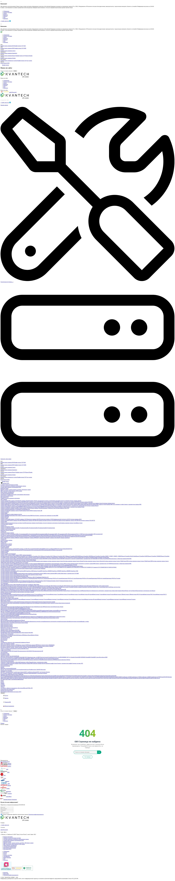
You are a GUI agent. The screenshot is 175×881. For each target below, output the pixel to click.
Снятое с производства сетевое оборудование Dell (49, 588)
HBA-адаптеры (9, 610)
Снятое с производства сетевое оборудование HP (54, 589)
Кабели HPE (21, 635)
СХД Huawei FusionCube (77, 557)
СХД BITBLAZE (47, 567)
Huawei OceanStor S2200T (142, 556)
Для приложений (5, 550)
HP (21, 609)
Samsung (55, 611)
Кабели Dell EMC (14, 635)
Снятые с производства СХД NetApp (48, 564)
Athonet (15, 675)
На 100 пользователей (61, 534)
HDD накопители (12, 611)
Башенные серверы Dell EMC (19, 502)
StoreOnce (103, 675)
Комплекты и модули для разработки (9, 627)
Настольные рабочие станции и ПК (9, 645)
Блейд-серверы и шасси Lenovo (15, 503)
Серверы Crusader (5, 511)
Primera (70, 675)
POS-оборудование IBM (15, 631)
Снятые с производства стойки (40, 662)
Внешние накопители (6, 616)
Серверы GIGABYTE (6, 520)
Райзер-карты (36, 610)
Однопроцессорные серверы (7, 532)
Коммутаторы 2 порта (55, 594)
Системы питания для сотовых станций (24, 592)
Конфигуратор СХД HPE (20, 48)
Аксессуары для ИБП (35, 657)
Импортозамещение (9, 706)
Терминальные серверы (6, 545)
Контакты (5, 18)
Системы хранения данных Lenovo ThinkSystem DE (116, 561)
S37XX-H (13, 678)
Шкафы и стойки (85, 621)
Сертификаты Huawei (25, 642)
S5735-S (87, 678)
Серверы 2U (3, 531)
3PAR (4, 675)
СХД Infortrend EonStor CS (13, 580)
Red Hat (77, 675)
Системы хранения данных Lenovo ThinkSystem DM (140, 561)
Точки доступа (4, 604)
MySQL (57, 548)
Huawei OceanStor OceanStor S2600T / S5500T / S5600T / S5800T (106, 556)
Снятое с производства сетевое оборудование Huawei (112, 590)
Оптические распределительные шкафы (45, 601)
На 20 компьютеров (32, 527)
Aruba (12, 675)
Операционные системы (6, 636)
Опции (2, 641)
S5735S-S (112, 678)
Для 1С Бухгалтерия (87, 534)
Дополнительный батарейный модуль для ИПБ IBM (52, 657)
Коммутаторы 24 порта (65, 594)
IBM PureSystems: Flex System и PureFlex (16, 515)
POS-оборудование (5, 631)
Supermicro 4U (26, 509)
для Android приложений (14, 550)
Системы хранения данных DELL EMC (10, 558)
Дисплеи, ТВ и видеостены (7, 633)
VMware (110, 675)
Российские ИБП (103, 657)
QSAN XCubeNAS (19, 582)
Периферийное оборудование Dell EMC (23, 632)
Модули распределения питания (8, 658)
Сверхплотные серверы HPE (73, 504)
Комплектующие (4, 488)
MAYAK (43, 535)
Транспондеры (4, 619)
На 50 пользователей (51, 534)
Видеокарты (30, 610)
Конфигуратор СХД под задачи (24, 60)
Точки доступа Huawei (130, 590)
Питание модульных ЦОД (7, 690)
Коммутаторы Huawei (9, 590)
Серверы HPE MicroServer (86, 504)
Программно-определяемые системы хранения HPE (28, 563)
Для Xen (76, 536)
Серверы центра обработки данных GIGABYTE (69, 520)
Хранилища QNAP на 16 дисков (39, 578)
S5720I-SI (45, 678)
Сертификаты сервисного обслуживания (10, 642)
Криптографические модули (29, 603)
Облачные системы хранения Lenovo (25, 561)
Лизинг (5, 13)
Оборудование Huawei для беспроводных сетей (71, 590)
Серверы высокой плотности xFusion (60, 500)
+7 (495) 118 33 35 (5, 21)
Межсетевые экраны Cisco (54, 587)
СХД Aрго (34, 567)
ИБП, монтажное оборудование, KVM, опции (11, 490)
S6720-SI (141, 678)
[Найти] (99, 752)
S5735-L (69, 678)
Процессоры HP (40, 606)
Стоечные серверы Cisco (35, 508)
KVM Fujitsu (13, 651)
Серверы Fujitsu (4, 506)
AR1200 (18, 677)
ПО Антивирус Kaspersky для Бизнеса (9, 673)
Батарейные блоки (5, 653)
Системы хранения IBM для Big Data (54, 573)
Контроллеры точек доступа (7, 596)
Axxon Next (28, 669)
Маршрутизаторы (5, 599)
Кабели (2, 635)
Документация (4, 638)
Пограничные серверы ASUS (46, 519)
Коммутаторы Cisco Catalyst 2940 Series (28, 587)
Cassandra (32, 548)
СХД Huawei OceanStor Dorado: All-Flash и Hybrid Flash (96, 557)
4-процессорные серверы (6, 540)
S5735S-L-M (107, 678)
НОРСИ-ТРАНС (89, 535)
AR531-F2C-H (86, 677)
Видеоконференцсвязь (6, 593)
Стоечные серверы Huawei (92, 505)
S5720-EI (28, 678)
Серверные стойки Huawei (26, 662)
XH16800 (17, 679)
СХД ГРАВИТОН (102, 567)
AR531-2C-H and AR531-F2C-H (75, 677)
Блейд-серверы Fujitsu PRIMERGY (16, 506)
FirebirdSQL (37, 548)
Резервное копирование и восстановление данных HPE (53, 563)
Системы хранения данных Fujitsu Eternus (26, 559)
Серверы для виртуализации (7, 536)
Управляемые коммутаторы (36, 595)
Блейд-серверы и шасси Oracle (15, 510)
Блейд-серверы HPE (31, 537)
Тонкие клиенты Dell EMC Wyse (21, 648)
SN (96, 675)
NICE (63, 675)
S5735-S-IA (96, 678)
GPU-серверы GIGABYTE (17, 520)
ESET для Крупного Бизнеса (17, 672)
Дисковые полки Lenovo (77, 566)
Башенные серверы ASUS (33, 519)
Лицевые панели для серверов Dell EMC (10, 630)
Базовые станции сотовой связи (8, 592)
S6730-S (149, 678)
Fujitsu (16, 608)
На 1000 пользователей (97, 534)
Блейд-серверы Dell (12, 537)
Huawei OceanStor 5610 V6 (48, 556)
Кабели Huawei (27, 635)
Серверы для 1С (4, 534)
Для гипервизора (82, 536)
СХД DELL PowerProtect (103, 558)
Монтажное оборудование (7, 621)
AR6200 (109, 677)
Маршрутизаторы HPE (16, 589)
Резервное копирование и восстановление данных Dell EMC (33, 558)
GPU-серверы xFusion (13, 500)
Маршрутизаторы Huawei (38, 590)
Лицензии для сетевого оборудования (9, 598)
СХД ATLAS (29, 567)
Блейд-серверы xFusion (24, 500)
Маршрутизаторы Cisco (43, 587)
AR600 (97, 677)
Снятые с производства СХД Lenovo (19, 562)
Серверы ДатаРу (4, 518)
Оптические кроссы (5, 637)
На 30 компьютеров (41, 527)
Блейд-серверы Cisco (12, 508)
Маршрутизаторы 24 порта (66, 599)
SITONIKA (62, 535)
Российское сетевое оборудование (8, 603)
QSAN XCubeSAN (36, 582)
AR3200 (49, 677)
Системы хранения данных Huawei (9, 556)
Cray (28, 675)
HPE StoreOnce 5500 (73, 571)
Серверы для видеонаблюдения (8, 529)
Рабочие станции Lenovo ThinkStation (45, 645)
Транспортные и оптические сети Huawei (145, 590)
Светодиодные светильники (7, 661)
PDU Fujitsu (25, 658)
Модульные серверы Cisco (23, 508)
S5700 (24, 678)
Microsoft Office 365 (28, 688)
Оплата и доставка (7, 12)
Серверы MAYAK (5, 516)
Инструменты (4, 640)
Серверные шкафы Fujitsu (15, 663)
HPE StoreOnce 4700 (54, 571)
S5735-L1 (83, 678)
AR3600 (56, 677)
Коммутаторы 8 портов (109, 594)
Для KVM (31, 536)
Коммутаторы (4, 594)
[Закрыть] (1, 1)
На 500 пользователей (71, 534)
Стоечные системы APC (77, 663)
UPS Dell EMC (21, 657)
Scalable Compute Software (89, 675)
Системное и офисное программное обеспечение (12, 688)
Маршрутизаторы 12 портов (28, 599)
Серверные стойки (5, 662)
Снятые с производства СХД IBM (71, 573)
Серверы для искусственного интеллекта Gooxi (49, 523)
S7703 (5, 679)
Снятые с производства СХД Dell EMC (88, 558)
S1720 (9, 678)
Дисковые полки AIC (17, 566)
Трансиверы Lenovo (54, 617)
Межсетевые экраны (5, 600)
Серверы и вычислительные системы (9, 484)
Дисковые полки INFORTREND (63, 566)
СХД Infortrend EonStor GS (38, 580)
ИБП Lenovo (96, 657)
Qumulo (74, 675)
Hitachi (19, 608)
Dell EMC (3, 588)
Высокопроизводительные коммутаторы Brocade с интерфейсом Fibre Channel (22, 585)
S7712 (11, 679)
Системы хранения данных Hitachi (9, 572)
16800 (8, 677)
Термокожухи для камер (6, 670)
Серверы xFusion (4, 500)
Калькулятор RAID (5, 63)
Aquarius (12, 535)
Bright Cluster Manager (22, 675)
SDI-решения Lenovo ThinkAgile (15, 674)
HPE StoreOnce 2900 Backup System (32, 571)
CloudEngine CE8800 (145, 677)
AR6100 (105, 677)
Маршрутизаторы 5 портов (104, 599)
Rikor (54, 535)
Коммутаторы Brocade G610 (73, 585)
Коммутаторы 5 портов (98, 594)
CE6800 (116, 677)
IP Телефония (4, 605)
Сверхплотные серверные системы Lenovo (33, 503)
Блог (4, 17)
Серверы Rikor (4, 513)
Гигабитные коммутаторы (22, 594)
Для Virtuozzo (59, 536)
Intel (24, 609)
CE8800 (120, 677)
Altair (9, 675)
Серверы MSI (4, 521)
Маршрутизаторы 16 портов (41, 599)
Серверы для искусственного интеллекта (10, 498)
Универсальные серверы (6, 543)
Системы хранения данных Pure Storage (10, 577)
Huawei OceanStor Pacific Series (128, 556)
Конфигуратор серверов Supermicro (9, 53)
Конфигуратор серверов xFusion (8, 58)
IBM (23, 609)
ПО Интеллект (42, 669)
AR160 (28, 677)
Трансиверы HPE (36, 617)
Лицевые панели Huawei (6, 628)
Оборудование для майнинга (7, 492)
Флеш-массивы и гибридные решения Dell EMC (120, 558)
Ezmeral (48, 675)
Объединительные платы (6, 622)
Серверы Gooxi (4, 523)
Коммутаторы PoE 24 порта (150, 594)
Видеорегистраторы (5, 665)
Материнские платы (5, 609)
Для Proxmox (53, 536)
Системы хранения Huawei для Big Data (14, 557)
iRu (34, 535)
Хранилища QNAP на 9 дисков (113, 578)
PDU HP (30, 658)
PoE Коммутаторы (11, 594)
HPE (2, 589)
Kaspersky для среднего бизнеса (39, 673)
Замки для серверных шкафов (7, 643)
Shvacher (57, 535)
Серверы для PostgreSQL (13, 548)
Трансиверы (3, 617)
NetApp (30, 609)
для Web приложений (45, 550)
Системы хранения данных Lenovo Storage (73, 561)
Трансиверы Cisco (10, 617)
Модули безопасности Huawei (18, 620)
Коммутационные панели (7, 625)
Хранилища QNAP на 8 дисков (98, 578)
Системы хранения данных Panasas (9, 575)
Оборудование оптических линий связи (10, 601)
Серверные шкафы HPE (26, 663)
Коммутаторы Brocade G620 (87, 585)
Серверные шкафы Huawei (38, 663)
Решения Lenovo (4, 674)
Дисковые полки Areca (27, 566)
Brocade (2, 585)
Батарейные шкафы (5, 654)
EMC (29, 611)
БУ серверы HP (17, 555)
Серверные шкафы (5, 663)
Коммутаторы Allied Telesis (12, 584)
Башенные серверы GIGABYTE (30, 520)
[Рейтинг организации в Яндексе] (5, 92)
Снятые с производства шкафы (64, 663)
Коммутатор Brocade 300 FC (47, 585)
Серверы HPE (4, 504)
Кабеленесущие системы (21, 621)
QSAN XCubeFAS (10, 582)
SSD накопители (20, 611)
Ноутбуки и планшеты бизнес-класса (9, 646)
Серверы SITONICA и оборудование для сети (11, 514)
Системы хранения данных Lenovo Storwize (93, 561)
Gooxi (18, 609)
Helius (27, 535)
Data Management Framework (39, 675)
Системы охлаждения (6, 612)
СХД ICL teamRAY (66, 567)
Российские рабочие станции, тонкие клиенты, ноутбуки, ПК (15, 647)
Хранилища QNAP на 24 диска (69, 578)
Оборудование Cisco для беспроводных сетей (100, 587)
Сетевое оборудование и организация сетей (11, 487)
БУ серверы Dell (10, 555)
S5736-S (116, 678)
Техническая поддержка (7, 281)
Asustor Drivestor (17, 568)
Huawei (2, 590)
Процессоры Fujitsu (32, 606)
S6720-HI (133, 678)
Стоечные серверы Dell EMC (86, 502)
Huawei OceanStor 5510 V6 (35, 556)
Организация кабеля (65, 621)
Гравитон (79, 535)
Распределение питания (75, 621)
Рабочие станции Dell (22, 645)
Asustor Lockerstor (33, 568)
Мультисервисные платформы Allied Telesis (29, 584)
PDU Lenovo (35, 658)
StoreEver (99, 675)
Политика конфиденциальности (36, 814)
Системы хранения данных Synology (9, 579)
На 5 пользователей (12, 534)
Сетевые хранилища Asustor (7, 568)
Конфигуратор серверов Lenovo (8, 50)
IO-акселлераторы (17, 610)
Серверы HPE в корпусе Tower (99, 504)
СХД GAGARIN (58, 567)
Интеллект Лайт (35, 669)
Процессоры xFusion (58, 606)
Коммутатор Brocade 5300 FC (60, 585)
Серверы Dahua (4, 552)
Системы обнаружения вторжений (62, 603)
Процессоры (3, 606)
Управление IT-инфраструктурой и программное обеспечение (15, 494)
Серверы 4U (3, 542)
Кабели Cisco (7, 635)
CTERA (31, 675)
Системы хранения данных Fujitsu (8, 559)
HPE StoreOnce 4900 (64, 571)
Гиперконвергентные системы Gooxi (16, 523)
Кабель (28, 621)
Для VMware (65, 536)
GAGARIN (23, 535)
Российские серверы (5, 535)
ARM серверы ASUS (13, 519)
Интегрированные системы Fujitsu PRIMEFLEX (35, 506)
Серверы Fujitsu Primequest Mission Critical (56, 506)
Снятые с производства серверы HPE (132, 504)
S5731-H (58, 678)
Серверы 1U (3, 525)
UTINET (72, 535)
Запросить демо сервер (6, 458)
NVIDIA (67, 675)
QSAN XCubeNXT (27, 582)
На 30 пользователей (41, 534)
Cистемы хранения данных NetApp (9, 564)
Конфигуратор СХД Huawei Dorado (24, 55)
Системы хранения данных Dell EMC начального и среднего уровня (63, 558)
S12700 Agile (5, 678)
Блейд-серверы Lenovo (52, 537)
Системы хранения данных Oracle (8, 574)
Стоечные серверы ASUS (76, 519)
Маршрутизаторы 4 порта (79, 599)
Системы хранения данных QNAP (9, 578)
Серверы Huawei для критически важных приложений (36, 505)
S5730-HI (49, 678)
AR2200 (41, 677)
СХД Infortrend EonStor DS (26, 580)
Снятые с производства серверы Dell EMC (69, 502)
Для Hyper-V (26, 536)
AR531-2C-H (65, 677)
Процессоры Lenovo (49, 606)
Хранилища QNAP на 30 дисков (83, 578)
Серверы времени (5, 547)
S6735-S (153, 678)
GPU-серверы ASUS (22, 519)
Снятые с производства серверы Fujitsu (75, 506)
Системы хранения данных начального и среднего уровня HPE (80, 563)
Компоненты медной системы (37, 621)
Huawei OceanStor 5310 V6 (23, 556)
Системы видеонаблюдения (7, 493)
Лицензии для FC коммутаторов (101, 585)
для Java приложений (35, 550)
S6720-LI (137, 678)
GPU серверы (4, 499)
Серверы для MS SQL (24, 548)
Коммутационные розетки (7, 626)
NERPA (47, 535)
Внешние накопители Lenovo (58, 616)
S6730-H (146, 678)
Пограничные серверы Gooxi (31, 523)
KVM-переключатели (6, 651)
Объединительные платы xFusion (20, 622)
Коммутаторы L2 (118, 594)
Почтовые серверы (5, 546)
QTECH (51, 535)
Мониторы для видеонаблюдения (8, 668)
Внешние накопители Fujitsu (32, 616)
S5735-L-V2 (78, 678)
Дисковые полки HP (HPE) (50, 566)
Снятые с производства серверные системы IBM (46, 515)
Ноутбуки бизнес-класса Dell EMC (26, 646)
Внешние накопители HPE (45, 616)
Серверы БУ (3, 555)
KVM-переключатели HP (37, 651)
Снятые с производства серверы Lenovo (93, 503)
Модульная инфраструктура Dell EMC (50, 502)
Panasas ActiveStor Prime (22, 575)
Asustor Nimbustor (41, 568)
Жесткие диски (4, 611)
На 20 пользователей (32, 534)
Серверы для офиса (5, 527)
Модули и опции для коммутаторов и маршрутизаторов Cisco (75, 587)
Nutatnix (2, 683)
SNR (69, 535)
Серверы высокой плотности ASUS (61, 519)
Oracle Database (63, 548)
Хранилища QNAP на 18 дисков (54, 578)
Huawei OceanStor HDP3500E (73, 556)
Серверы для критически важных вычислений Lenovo (71, 503)
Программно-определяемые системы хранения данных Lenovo (48, 561)
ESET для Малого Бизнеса (30, 672)
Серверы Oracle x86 (37, 510)
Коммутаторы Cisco (14, 587)
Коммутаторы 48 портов (87, 594)
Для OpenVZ (42, 536)
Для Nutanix (36, 536)
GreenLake (52, 675)
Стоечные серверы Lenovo (108, 503)
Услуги (6, 695)
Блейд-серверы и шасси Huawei (15, 505)
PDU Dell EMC (19, 658)
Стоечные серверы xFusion (75, 500)
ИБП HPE (80, 657)
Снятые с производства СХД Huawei (63, 557)
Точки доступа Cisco (115, 587)
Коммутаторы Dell (9, 588)
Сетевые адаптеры (52, 610)
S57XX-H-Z (121, 678)
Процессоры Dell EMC (22, 606)
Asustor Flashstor (25, 568)
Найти (15, 711)
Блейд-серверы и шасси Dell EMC (34, 502)
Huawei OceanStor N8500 (86, 556)
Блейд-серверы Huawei (41, 537)
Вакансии (5, 14)
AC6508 (14, 677)
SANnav (81, 675)
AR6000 (101, 677)
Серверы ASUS (4, 519)
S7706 (8, 679)
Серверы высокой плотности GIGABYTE (48, 520)
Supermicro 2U (20, 509)
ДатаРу (83, 535)
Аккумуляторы (4, 652)
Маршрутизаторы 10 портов (15, 599)
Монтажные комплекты (6, 659)
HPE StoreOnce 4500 (45, 571)
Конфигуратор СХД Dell (20, 45)
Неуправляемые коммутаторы (23, 595)
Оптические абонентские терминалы (27, 601)
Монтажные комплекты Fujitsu (34, 659)
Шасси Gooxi (79, 523)
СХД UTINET (81, 567)
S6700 (125, 678)
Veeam (106, 675)
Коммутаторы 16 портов (44, 594)
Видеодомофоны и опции (7, 664)
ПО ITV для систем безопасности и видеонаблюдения (13, 669)
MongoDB (53, 548)
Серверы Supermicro (5, 509)
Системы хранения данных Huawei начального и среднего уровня (39, 557)
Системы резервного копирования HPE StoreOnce (12, 571)
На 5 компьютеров (14, 527)
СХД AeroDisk (22, 567)
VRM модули (25, 610)
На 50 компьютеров (50, 527)
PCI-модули (3, 610)
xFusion (28, 608)
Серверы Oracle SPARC (27, 510)
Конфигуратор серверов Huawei (8, 55)
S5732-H (65, 678)
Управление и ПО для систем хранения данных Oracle (29, 574)
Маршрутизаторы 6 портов (116, 599)
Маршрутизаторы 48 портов (91, 599)
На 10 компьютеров (22, 527)
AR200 (34, 677)
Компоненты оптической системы (52, 621)
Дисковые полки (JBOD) (6, 566)
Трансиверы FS (28, 617)
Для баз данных (4, 548)
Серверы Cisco (4, 508)
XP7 (113, 675)
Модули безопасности (6, 620)
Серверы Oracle (4, 510)
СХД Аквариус (94, 567)
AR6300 (112, 677)
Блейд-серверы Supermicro (63, 537)
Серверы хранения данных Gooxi (68, 523)
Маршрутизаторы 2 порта (54, 599)
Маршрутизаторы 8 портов (129, 599)
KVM (14, 621)
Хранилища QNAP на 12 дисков (24, 578)
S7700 (2, 679)
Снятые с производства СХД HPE (103, 563)
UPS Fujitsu (27, 657)
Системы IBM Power (30, 515)
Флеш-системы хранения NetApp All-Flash (67, 564)
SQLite (70, 548)
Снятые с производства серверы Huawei (76, 505)
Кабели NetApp (34, 635)
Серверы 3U (3, 539)
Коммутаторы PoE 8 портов (9, 595)
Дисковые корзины (5, 615)
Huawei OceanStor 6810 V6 (60, 556)
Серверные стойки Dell (14, 662)
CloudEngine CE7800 (136, 677)
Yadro (76, 535)
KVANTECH (38, 535)
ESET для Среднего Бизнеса (43, 672)
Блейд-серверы (4, 537)
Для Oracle (47, 536)
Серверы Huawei (4, 505)
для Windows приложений (56, 550)
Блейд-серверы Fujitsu (22, 537)
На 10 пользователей (22, 534)
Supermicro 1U (13, 509)
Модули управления (62, 610)
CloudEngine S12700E (155, 677)
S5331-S (21, 678)
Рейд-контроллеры (44, 610)
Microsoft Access (47, 548)
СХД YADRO (87, 567)
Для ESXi (20, 536)
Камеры (2, 667)
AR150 (25, 677)
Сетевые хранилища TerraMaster (8, 569)
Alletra (6, 675)
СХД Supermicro (4, 583)
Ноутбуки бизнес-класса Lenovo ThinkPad (43, 646)
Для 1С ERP (79, 534)
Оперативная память (5, 608)
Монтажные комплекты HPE (48, 659)
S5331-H (18, 678)
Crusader (16, 535)
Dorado (162, 677)
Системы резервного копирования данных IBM (34, 573)
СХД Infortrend (4, 580)
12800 (5, 677)
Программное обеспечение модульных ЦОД (11, 691)
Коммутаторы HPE (7, 589)
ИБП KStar (91, 657)
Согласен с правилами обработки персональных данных (15, 814)
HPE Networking (58, 675)
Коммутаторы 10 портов (33, 594)
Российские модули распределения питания (48, 658)
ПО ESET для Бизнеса (6, 672)
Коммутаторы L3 (126, 594)
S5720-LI (37, 678)
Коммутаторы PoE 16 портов (137, 594)
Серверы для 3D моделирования (8, 553)
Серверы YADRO (5, 551)
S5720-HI (32, 678)
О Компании (6, 11)
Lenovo (24, 608)
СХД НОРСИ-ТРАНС (111, 567)
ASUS (11, 609)
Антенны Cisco (6, 587)
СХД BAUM (40, 567)
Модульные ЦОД (5, 497)
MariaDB (42, 548)
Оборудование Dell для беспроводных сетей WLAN (26, 588)
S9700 (13, 679)
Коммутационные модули (7, 624)
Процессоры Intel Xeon (11, 606)
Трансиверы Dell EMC (20, 617)
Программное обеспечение (7, 495)
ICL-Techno (31, 535)
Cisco (2, 587)
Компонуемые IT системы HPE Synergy (57, 504)
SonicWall (3, 685)
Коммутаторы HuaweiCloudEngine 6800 (23, 590)
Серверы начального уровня (7, 526)
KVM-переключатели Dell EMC (23, 651)
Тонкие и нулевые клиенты (7, 648)
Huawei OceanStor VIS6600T (154, 556)
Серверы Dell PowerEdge (6, 502)
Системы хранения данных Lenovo (9, 561)
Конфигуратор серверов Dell (7, 45)
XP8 (115, 675)
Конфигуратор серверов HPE (7, 48)
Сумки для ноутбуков (6, 649)
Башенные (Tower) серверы (7, 530)
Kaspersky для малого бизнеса (25, 673)
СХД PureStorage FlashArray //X (41, 577)
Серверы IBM (4, 515)
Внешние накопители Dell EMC (18, 616)
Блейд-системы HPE (12, 504)
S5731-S (61, 678)
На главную (87, 757)
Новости (5, 16)
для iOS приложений (25, 550)
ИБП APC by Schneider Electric (71, 657)
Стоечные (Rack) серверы (7, 524)
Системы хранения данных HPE (8, 563)
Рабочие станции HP (32, 645)
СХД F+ (52, 567)
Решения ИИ (8, 702)
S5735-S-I (91, 678)
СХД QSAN (3, 582)
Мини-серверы (4, 541)
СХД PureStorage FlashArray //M (26, 577)
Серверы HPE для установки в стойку (115, 504)
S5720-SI (41, 678)
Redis (68, 548)
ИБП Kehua (85, 657)
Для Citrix (16, 536)
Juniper (2, 680)
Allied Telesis (3, 584)
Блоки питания (4, 614)
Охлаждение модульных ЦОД (7, 689)
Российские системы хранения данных (10, 567)
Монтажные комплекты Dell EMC (19, 659)
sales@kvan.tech (12, 92)
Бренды (6, 698)
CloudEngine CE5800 (126, 677)
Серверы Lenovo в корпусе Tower (50, 503)
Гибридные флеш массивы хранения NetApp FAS (28, 564)
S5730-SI (54, 678)
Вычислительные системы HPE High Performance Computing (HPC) (32, 504)
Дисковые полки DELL (38, 566)
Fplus (19, 535)
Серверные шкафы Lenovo (51, 663)
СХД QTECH (74, 567)
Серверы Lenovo (4, 503)
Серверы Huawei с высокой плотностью (58, 505)
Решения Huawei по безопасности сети (91, 590)
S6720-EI (129, 678)
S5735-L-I (73, 678)
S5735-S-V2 (102, 678)
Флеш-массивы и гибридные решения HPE (121, 563)
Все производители (5, 761)
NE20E (165, 677)
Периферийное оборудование (7, 632)
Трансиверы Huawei (45, 617)
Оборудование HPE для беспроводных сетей (32, 589)
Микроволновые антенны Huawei (52, 590)
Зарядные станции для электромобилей (10, 656)
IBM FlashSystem (19, 573)
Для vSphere (71, 536)
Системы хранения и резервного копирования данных (13, 486)
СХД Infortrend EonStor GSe (51, 580)
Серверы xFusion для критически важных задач (40, 500)
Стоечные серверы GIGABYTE (87, 520)
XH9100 (21, 679)
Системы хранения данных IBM (8, 573)
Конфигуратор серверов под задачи (9, 60)
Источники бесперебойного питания (9, 657)
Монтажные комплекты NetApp (62, 659)
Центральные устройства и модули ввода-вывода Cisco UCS (55, 508)
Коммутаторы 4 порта (76, 594)
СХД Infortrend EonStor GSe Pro (65, 580)
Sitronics (66, 535)
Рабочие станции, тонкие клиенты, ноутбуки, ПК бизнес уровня (16, 489)
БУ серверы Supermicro (26, 555)
